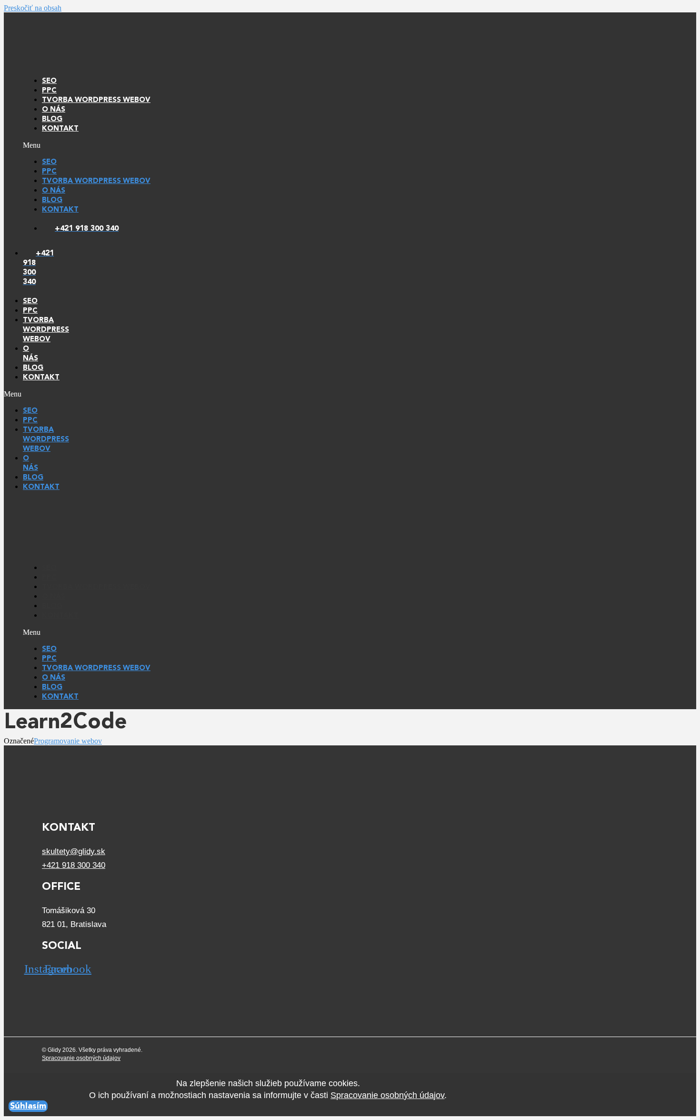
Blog (52, 119)
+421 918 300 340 (73, 865)
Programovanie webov (68, 741)
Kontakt (60, 128)
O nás (53, 109)
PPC (49, 90)
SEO (49, 81)
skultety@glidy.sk (73, 851)
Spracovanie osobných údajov (81, 1058)
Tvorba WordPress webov (96, 100)
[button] (344, 145)
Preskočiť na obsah (32, 8)
